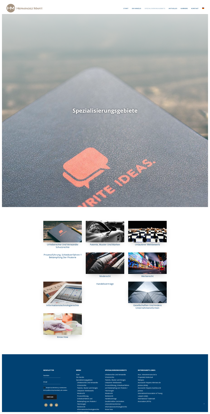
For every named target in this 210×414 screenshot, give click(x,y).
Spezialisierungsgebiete (155, 8)
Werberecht (147, 276)
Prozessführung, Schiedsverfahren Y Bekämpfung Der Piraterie (63, 256)
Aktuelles (173, 8)
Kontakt (195, 8)
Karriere (184, 8)
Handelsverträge (105, 283)
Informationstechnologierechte (62, 305)
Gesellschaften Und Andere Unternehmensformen (147, 306)
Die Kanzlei (136, 8)
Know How (62, 337)
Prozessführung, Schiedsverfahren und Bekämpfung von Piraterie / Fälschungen (117, 388)
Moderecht (105, 276)
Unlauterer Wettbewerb (147, 244)
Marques (141, 380)
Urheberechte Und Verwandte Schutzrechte (62, 246)
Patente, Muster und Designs (87, 388)
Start (125, 8)
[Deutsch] (202, 8)
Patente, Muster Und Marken (105, 244)
